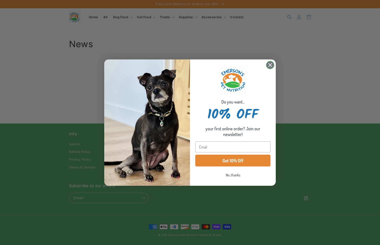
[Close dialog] (270, 65)
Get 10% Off (233, 160)
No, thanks (233, 175)
